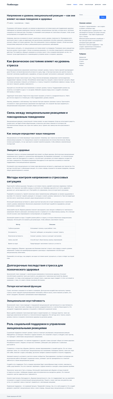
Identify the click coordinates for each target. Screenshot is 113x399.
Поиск (81, 14)
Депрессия (98, 4)
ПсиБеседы (12, 4)
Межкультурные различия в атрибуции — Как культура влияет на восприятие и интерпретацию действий (92, 40)
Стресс (81, 4)
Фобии (104, 4)
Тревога (75, 4)
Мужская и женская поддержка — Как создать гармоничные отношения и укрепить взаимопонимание (91, 46)
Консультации (89, 4)
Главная (69, 4)
